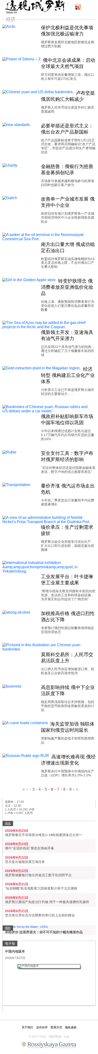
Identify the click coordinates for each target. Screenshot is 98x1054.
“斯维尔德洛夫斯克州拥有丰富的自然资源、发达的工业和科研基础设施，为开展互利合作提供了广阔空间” (68, 595)
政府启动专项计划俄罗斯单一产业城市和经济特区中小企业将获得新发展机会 (67, 217)
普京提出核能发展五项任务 (25, 862)
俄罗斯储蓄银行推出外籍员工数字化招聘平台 (38, 875)
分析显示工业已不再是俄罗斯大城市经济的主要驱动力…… (67, 392)
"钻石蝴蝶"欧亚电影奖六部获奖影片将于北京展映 (41, 888)
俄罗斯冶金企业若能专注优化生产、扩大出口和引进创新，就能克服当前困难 (67, 546)
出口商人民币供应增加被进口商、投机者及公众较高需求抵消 (67, 671)
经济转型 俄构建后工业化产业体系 (68, 375)
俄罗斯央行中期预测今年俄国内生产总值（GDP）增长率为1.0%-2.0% (67, 773)
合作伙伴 (42, 1027)
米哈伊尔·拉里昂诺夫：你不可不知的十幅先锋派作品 (44, 932)
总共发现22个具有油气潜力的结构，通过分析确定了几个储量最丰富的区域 (68, 351)
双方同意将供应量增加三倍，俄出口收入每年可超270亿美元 (67, 77)
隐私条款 (71, 1027)
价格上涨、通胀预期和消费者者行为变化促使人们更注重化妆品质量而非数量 (67, 306)
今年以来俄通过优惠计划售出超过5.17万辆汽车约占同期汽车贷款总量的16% (67, 435)
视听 (8, 928)
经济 (10, 19)
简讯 (8, 823)
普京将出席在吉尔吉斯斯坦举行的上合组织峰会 (40, 915)
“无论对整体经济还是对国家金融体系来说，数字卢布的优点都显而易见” (68, 470)
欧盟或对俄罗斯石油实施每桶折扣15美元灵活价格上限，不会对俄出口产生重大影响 (68, 263)
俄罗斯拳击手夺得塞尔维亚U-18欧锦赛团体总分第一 (43, 835)
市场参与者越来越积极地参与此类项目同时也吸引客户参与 (67, 183)
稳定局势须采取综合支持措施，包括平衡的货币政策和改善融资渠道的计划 (67, 706)
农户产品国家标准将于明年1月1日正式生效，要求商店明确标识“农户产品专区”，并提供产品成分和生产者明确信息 (68, 146)
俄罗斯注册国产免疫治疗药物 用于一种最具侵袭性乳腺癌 (47, 902)
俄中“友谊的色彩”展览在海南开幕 (29, 848)
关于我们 (27, 1027)
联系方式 (56, 1027)
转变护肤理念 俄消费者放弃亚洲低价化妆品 (67, 287)
